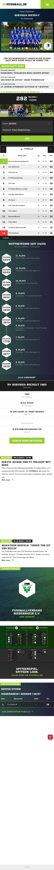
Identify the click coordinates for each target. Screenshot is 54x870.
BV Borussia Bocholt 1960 (27, 384)
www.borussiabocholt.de (27, 429)
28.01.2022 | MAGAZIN (8, 70)
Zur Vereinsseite (27, 19)
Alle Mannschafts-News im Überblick (20, 92)
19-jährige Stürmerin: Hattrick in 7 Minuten (25, 87)
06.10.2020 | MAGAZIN (8, 84)
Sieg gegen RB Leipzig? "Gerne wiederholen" (23, 80)
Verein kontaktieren (27, 441)
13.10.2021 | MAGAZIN (8, 77)
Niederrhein (30, 12)
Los (27, 138)
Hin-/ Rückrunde (51, 149)
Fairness (3, 149)
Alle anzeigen (26, 377)
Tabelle (28, 149)
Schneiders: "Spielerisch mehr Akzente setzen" (25, 73)
